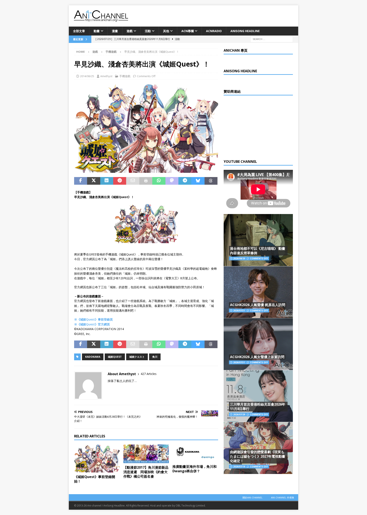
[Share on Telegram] (184, 181)
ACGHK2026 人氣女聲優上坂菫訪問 (257, 357)
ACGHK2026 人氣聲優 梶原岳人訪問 (257, 304)
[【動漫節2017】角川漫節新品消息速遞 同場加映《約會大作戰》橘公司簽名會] (146, 453)
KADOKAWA (92, 357)
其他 (166, 31)
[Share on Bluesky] (197, 181)
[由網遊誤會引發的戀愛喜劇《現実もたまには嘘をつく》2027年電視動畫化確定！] (258, 448)
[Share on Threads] (211, 181)
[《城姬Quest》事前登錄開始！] (97, 458)
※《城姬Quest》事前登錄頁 (93, 319)
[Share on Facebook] (80, 181)
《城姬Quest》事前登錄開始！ (94, 479)
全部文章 (79, 31)
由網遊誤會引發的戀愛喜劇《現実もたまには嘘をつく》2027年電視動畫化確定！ (257, 456)
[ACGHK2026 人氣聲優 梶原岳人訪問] (258, 292)
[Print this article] (145, 181)
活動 (148, 31)
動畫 (97, 31)
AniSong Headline (245, 31)
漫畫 (115, 31)
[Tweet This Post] (93, 181)
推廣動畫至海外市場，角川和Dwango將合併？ (194, 468)
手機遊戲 (124, 76)
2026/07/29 (239, 414)
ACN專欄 (187, 31)
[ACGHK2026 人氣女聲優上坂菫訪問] (258, 344)
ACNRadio (214, 31)
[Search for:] (271, 39)
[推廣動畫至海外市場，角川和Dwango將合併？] (195, 453)
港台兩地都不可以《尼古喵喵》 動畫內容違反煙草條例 (257, 250)
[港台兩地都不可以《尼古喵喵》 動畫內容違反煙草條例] (258, 240)
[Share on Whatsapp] (158, 181)
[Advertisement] (255, 126)
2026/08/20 (239, 258)
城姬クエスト (137, 357)
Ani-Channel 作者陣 (282, 497)
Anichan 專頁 (235, 50)
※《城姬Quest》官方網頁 (92, 324)
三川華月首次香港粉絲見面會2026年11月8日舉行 (257, 406)
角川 (154, 357)
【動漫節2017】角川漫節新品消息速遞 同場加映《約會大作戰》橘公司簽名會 (145, 472)
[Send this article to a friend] (132, 181)
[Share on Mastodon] (171, 181)
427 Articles (149, 374)
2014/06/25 (87, 76)
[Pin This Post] (119, 181)
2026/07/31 (239, 310)
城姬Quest (115, 357)
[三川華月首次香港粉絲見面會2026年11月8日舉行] (258, 396)
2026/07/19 (239, 466)
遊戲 (130, 31)
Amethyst (106, 76)
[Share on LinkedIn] (106, 181)
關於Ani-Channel (253, 497)
